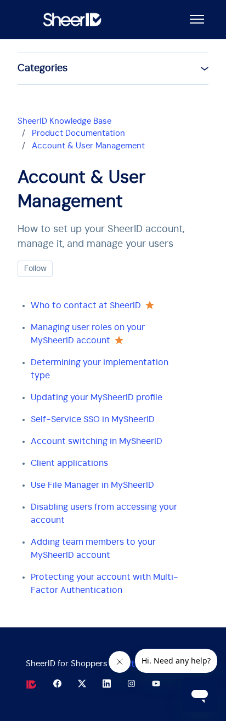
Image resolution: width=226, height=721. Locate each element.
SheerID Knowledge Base (64, 121)
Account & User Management (88, 146)
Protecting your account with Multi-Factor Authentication (104, 584)
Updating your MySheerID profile (96, 397)
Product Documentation (78, 133)
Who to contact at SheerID (86, 305)
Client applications (69, 463)
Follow (35, 269)
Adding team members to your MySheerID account (93, 549)
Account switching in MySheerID (96, 441)
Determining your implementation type (99, 369)
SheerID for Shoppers (67, 664)
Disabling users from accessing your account (104, 513)
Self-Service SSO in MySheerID (93, 419)
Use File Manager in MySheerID (92, 485)
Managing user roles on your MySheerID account (88, 334)
